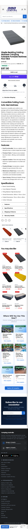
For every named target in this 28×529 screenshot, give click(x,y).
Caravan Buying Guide (6, 509)
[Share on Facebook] (2, 220)
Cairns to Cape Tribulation (8, 486)
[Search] (25, 16)
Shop (2, 513)
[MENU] (3, 10)
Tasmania (3, 472)
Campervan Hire (5, 503)
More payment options (14, 80)
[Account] (22, 10)
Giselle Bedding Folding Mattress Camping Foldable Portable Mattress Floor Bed (15, 23)
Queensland (4, 466)
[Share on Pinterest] (9, 220)
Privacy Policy (8, 419)
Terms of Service (16, 419)
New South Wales (5, 462)
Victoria (3, 464)
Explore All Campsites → (14, 388)
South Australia (5, 470)
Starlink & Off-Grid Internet (8, 505)
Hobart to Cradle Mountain (8, 493)
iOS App (3, 515)
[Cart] (25, 10)
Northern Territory (5, 474)
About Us (3, 511)
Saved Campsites (5, 501)
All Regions (4, 499)
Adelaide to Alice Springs (7, 491)
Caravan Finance (5, 507)
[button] (5, 86)
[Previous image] (3, 38)
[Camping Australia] (11, 9)
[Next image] (24, 38)
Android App (4, 517)
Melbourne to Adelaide (7, 484)
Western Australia (5, 468)
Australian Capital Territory (8, 476)
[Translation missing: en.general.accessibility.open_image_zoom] (13, 37)
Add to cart (10, 228)
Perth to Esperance (6, 489)
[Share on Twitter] (6, 220)
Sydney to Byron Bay (6, 482)
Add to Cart (5, 526)
